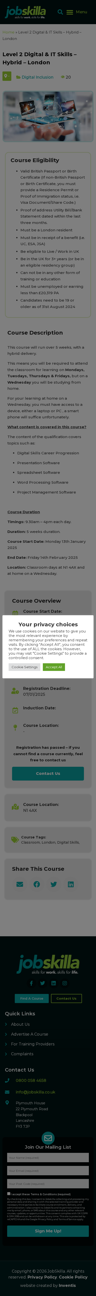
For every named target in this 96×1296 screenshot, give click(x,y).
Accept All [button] (54, 667)
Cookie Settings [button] (24, 667)
